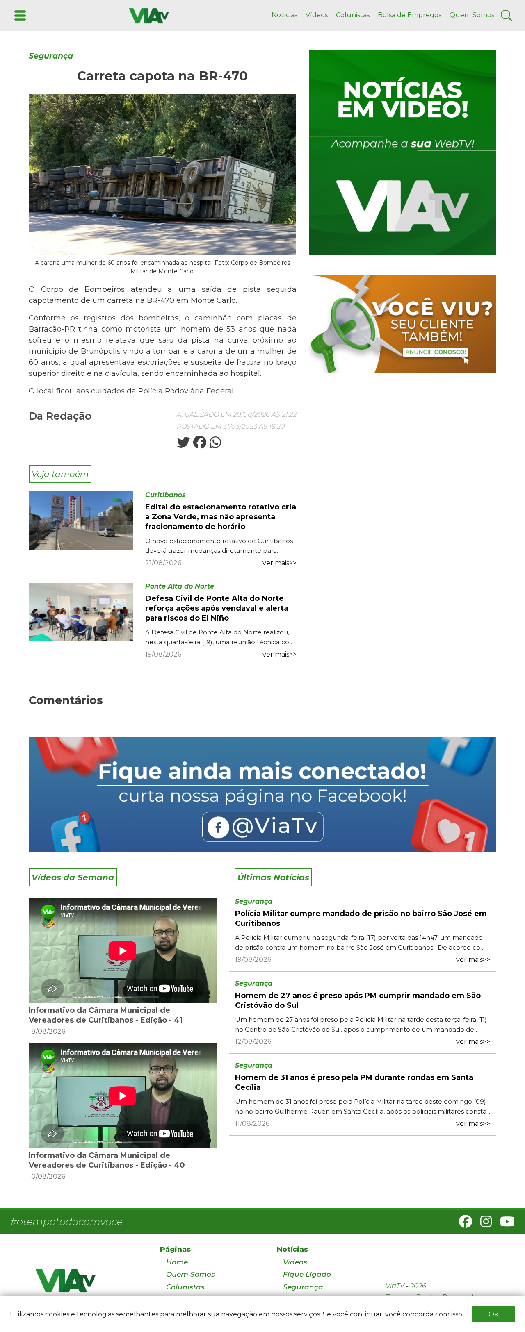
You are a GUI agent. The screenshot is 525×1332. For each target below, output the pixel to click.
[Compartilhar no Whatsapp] (214, 445)
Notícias (284, 15)
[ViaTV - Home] (87, 1284)
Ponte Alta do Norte (179, 586)
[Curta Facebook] (262, 794)
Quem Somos (472, 15)
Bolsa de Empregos (409, 15)
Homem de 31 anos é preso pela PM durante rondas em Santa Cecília (354, 1082)
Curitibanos (165, 495)
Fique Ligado (307, 1274)
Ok (493, 1314)
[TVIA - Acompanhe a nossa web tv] (403, 152)
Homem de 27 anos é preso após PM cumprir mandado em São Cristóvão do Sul (358, 1000)
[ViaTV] (147, 15)
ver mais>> (279, 563)
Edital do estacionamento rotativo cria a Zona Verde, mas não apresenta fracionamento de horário (220, 516)
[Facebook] (462, 1224)
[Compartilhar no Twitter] (183, 445)
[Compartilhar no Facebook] (199, 445)
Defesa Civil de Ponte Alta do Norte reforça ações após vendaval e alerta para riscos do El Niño (216, 608)
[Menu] (19, 15)
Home (177, 1262)
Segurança (51, 56)
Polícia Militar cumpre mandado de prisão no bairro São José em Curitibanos (361, 918)
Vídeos (317, 15)
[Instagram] (483, 1224)
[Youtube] (504, 1224)
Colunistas (353, 15)
